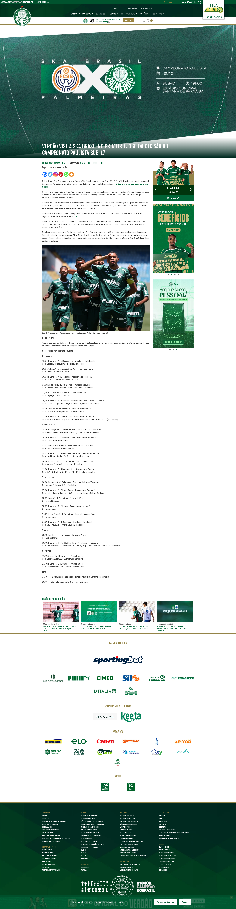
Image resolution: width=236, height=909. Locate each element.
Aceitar (185, 902)
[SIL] (131, 678)
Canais (74, 14)
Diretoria (162, 827)
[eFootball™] (118, 763)
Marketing (124, 861)
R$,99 (173, 190)
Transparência (165, 835)
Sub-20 (83, 850)
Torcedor (46, 813)
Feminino (84, 858)
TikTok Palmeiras (48, 864)
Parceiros (117, 8)
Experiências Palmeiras (51, 835)
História (144, 14)
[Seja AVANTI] (213, 8)
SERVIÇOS (157, 14)
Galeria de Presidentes (129, 821)
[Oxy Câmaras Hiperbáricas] (157, 752)
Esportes (100, 14)
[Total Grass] (105, 752)
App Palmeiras (47, 853)
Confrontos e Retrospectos (131, 841)
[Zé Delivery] (79, 752)
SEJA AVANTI (173, 198)
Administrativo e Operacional (92, 824)
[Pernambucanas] (53, 741)
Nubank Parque (87, 838)
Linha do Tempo (126, 827)
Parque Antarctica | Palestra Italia (133, 856)
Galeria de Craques (127, 818)
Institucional (164, 813)
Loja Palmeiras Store (50, 830)
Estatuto (162, 824)
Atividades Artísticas (167, 855)
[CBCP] (131, 787)
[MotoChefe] (131, 691)
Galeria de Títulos (127, 815)
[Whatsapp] (66, 174)
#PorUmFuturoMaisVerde (143, 8)
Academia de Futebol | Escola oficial (56, 838)
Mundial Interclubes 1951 (129, 850)
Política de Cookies (165, 902)
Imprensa (127, 8)
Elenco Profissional (89, 815)
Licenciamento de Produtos (130, 867)
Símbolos (162, 815)
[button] (168, 274)
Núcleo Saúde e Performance (92, 821)
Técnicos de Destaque (128, 824)
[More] (71, 174)
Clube (113, 14)
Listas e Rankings (126, 838)
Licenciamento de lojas (129, 870)
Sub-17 (83, 853)
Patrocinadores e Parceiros (131, 864)
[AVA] (183, 752)
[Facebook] (44, 174)
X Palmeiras (46, 861)
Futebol (86, 14)
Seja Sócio (163, 870)
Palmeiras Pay (47, 833)
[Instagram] (55, 174)
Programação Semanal (90, 833)
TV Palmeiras (47, 850)
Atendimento (164, 867)
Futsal (83, 870)
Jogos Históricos (127, 833)
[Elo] (79, 741)
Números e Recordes (128, 835)
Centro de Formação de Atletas (93, 844)
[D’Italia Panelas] (105, 691)
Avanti (44, 815)
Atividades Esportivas (167, 853)
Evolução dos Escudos (129, 844)
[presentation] (156, 189)
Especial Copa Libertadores (130, 853)
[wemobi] (183, 741)
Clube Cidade (164, 847)
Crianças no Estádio (50, 824)
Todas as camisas (127, 847)
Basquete (85, 867)
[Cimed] (105, 678)
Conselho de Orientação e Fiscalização (174, 833)
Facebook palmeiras (50, 855)
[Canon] (105, 741)
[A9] (157, 741)
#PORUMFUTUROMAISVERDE (169, 838)
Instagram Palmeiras (50, 858)
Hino (160, 818)
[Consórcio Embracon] (157, 678)
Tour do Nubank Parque (51, 841)
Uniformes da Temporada (91, 835)
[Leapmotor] (53, 678)
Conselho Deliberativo (168, 830)
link (75, 216)
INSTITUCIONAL (128, 14)
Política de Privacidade (51, 870)
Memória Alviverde (127, 830)
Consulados (47, 827)
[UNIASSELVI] (182, 678)
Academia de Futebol (89, 841)
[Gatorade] (131, 741)
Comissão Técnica (88, 818)
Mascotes (163, 821)
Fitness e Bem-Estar (166, 861)
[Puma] (79, 678)
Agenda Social (164, 850)
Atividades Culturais (167, 858)
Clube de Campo (165, 864)
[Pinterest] (60, 174)
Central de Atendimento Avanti (54, 821)
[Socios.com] (53, 752)
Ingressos (128, 20)
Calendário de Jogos (89, 830)
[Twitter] (50, 174)
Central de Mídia (49, 847)
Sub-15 (83, 856)
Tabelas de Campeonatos (90, 827)
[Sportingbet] (118, 660)
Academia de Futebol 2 (89, 847)
